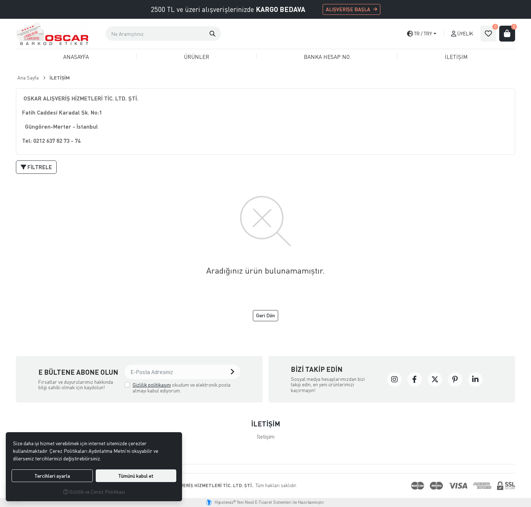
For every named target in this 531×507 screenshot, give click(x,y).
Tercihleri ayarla (52, 476)
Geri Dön (265, 315)
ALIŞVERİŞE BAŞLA (348, 9)
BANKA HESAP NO (327, 56)
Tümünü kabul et (136, 476)
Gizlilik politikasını (152, 385)
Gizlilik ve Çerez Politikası (96, 492)
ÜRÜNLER (196, 56)
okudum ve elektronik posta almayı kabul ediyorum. (181, 387)
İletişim (266, 436)
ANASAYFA (76, 56)
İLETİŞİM (456, 56)
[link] (394, 379)
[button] (212, 33)
